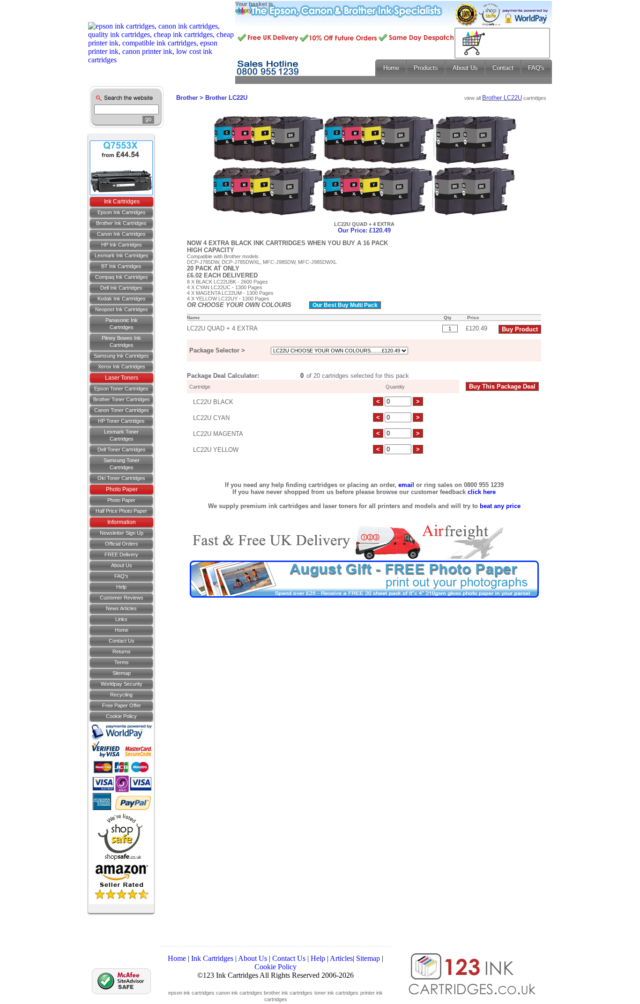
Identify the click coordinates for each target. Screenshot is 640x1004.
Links (121, 619)
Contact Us (288, 958)
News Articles (121, 608)
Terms (121, 662)
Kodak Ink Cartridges (121, 298)
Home (121, 630)
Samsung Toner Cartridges (122, 463)
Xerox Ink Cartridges (121, 366)
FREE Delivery (121, 554)
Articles (341, 958)
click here (482, 491)
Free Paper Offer (121, 705)
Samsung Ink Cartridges (121, 356)
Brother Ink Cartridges (121, 223)
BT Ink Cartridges (121, 266)
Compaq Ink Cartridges (121, 277)
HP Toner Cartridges (121, 421)
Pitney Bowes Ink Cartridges (121, 341)
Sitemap (121, 673)
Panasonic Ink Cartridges (121, 323)
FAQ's (121, 576)
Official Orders (121, 544)
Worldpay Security (121, 684)
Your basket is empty (254, 7)
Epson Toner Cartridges (121, 388)
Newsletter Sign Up (121, 533)
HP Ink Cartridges (121, 244)
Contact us (121, 641)
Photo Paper (122, 489)
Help (121, 587)
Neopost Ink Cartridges (121, 309)
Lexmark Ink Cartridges (122, 255)
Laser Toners (121, 378)
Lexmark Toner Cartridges (121, 435)
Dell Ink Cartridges (121, 288)
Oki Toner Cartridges (121, 478)
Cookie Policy (121, 716)
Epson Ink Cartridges (121, 212)
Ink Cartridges (212, 958)
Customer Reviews (121, 597)
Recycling (121, 694)
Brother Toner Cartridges (121, 399)
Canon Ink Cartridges (121, 234)
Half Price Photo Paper (121, 511)
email (406, 484)
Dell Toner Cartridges (121, 449)
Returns (121, 651)
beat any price (500, 505)
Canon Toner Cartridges (121, 410)
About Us (121, 565)
